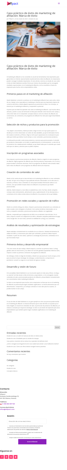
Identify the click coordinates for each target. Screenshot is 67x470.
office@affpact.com (7, 409)
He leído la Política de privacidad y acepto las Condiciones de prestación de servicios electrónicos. (24, 433)
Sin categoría (10, 365)
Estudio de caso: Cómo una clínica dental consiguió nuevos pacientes (26, 346)
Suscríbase (32, 442)
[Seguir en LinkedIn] (11, 457)
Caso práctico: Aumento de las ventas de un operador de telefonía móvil (27, 341)
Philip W (11, 19)
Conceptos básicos (12, 371)
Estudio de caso (33, 19)
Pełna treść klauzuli (32, 429)
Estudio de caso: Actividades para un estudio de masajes (23, 338)
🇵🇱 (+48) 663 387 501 (7, 404)
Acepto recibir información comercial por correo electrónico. (25, 437)
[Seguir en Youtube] (15, 457)
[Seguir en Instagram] (6, 457)
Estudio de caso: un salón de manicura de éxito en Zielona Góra (25, 336)
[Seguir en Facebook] (2, 457)
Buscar (57, 327)
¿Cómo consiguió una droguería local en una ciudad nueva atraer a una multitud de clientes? (33, 344)
